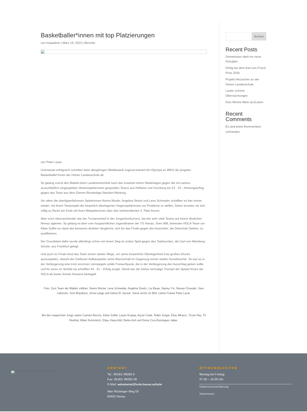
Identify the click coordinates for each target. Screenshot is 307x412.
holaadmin (53, 42)
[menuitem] (153, 4)
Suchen (259, 36)
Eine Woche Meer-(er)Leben (244, 102)
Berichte (89, 42)
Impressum (206, 393)
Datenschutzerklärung (213, 386)
